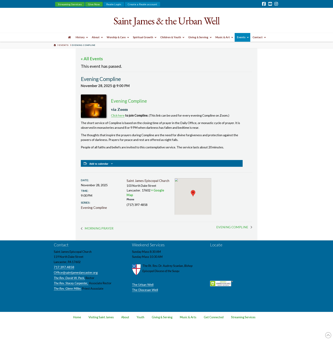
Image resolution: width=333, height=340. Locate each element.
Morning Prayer (98, 228)
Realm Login (113, 4)
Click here (118, 115)
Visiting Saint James (101, 317)
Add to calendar (98, 163)
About (125, 317)
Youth (140, 317)
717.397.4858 (64, 267)
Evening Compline (94, 208)
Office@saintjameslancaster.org (76, 272)
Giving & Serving (162, 317)
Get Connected (214, 317)
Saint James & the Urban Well (166, 21)
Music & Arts (188, 317)
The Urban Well (142, 284)
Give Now (94, 4)
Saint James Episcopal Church (148, 181)
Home (77, 317)
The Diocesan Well (145, 290)
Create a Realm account (142, 4)
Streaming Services (70, 4)
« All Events (92, 58)
